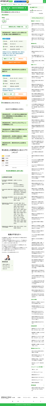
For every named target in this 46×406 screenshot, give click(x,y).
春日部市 (15, 207)
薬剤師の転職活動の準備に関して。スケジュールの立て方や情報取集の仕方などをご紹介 (38, 69)
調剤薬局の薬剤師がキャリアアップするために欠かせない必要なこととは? (38, 307)
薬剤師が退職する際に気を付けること (38, 81)
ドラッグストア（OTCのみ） (19, 186)
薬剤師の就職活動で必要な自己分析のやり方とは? (38, 218)
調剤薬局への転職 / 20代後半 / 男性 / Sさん (38, 345)
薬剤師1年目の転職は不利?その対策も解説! (38, 214)
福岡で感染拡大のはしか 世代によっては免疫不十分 (38, 355)
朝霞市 (15, 212)
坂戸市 (15, 217)
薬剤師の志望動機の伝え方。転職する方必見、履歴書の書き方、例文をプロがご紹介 (38, 86)
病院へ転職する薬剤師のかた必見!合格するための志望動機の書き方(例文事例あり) (38, 95)
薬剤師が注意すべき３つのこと (38, 377)
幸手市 (18, 217)
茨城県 (15, 226)
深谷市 (18, 209)
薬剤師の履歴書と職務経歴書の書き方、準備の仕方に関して (38, 73)
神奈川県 (19, 227)
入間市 (24, 210)
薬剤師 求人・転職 (16, 4)
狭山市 (19, 207)
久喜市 (15, 214)
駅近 (25, 190)
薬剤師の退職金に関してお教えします (38, 61)
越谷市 (15, 210)
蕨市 (18, 210)
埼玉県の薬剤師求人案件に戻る (14, 171)
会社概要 (13, 399)
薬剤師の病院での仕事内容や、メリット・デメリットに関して (38, 35)
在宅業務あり (23, 192)
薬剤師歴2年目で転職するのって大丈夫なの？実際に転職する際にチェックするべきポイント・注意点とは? (38, 209)
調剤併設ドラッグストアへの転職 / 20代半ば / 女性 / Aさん (38, 329)
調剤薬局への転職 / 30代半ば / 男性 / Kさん (38, 333)
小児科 (21, 197)
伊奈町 (18, 220)
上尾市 (21, 209)
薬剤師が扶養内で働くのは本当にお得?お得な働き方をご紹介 (38, 47)
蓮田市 (22, 215)
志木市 (26, 4)
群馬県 (21, 226)
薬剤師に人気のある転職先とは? (38, 239)
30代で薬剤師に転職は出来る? (37, 152)
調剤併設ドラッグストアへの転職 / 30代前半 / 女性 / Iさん (38, 337)
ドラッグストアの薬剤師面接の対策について (38, 165)
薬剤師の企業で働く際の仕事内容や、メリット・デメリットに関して (38, 39)
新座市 (21, 212)
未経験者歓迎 (16, 190)
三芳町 (21, 220)
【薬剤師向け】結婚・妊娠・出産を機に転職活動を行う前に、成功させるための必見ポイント (38, 244)
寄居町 (25, 221)
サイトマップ (42, 399)
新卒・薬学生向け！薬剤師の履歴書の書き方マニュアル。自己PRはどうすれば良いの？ (38, 148)
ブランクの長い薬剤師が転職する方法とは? (38, 235)
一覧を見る (40, 13)
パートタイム (19, 180)
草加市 (25, 209)
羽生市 (22, 207)
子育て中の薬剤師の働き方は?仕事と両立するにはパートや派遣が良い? (38, 277)
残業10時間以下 (17, 192)
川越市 (20, 203)
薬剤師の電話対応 (35, 382)
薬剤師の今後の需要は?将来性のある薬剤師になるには (38, 252)
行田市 (18, 204)
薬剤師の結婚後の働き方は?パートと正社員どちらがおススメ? (38, 291)
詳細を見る (21, 58)
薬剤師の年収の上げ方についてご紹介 (38, 52)
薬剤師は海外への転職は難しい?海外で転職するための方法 (38, 189)
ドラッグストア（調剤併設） (19, 184)
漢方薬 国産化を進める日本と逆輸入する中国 (38, 352)
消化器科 (15, 198)
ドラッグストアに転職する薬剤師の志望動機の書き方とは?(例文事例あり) (38, 161)
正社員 (15, 180)
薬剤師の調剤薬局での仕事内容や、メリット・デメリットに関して (38, 25)
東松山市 (22, 206)
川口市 (15, 204)
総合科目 (15, 197)
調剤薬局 (15, 183)
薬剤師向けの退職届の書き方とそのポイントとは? (38, 231)
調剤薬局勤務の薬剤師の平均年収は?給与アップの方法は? (38, 287)
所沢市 (21, 204)
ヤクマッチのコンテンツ (37, 18)
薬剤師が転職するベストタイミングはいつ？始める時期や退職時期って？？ (38, 112)
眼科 (19, 198)
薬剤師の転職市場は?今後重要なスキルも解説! (38, 177)
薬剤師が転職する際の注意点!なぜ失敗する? (38, 193)
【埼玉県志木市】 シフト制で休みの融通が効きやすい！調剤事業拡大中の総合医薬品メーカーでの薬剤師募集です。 (14, 116)
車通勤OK (22, 190)
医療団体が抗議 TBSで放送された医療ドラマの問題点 (38, 359)
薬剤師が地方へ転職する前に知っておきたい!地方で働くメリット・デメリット (38, 203)
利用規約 (19, 399)
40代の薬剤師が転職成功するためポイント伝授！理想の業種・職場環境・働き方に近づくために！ (38, 106)
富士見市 (15, 215)
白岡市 (15, 220)
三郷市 (19, 215)
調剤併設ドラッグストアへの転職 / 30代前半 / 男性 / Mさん (38, 341)
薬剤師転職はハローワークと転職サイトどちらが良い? (38, 173)
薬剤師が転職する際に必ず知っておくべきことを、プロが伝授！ (38, 389)
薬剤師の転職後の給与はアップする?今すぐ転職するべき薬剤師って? (38, 185)
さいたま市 (16, 203)
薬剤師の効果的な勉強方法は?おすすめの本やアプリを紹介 (38, 256)
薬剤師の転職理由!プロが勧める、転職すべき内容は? (38, 90)
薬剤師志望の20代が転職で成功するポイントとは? (38, 169)
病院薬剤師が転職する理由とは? (38, 222)
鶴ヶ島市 (22, 217)
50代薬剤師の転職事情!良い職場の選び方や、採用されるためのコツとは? (38, 100)
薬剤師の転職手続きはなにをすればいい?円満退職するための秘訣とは (38, 198)
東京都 (15, 227)
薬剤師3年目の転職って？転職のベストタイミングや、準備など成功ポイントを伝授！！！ (38, 227)
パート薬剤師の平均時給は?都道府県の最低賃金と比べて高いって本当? (38, 282)
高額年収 (15, 189)
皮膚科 (25, 197)
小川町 (15, 221)
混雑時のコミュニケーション (37, 379)
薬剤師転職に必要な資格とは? (38, 180)
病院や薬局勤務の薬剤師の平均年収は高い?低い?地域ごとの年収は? (38, 261)
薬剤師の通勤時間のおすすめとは (38, 322)
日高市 (15, 218)
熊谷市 (23, 203)
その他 (18, 200)
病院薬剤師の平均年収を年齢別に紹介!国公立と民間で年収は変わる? (38, 295)
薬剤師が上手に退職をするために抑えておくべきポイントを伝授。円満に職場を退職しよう (38, 137)
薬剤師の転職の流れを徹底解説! (38, 156)
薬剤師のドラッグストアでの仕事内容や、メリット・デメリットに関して (38, 30)
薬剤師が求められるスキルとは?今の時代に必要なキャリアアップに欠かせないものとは (38, 313)
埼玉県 (22, 4)
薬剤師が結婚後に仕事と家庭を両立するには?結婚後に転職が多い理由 (38, 266)
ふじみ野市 (22, 218)
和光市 (18, 212)
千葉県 (25, 226)
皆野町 (18, 221)
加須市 (15, 206)
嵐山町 (25, 220)
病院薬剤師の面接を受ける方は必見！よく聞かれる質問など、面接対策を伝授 (38, 143)
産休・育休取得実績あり (19, 194)
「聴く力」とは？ (35, 369)
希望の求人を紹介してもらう (15, 62)
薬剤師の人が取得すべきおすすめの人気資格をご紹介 (38, 303)
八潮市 (21, 214)
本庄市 (18, 206)
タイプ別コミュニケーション (37, 372)
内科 (19, 197)
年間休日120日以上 (22, 189)
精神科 (15, 200)
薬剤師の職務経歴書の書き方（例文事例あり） (38, 117)
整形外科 (22, 198)
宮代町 (15, 223)
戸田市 (20, 210)
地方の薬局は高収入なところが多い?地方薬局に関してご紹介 (38, 57)
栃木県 (18, 226)
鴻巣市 (15, 209)
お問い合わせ (35, 399)
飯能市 (25, 204)
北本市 (18, 214)
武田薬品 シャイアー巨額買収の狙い (38, 363)
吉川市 (18, 218)
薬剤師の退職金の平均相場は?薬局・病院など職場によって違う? (38, 272)
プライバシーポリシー (26, 399)
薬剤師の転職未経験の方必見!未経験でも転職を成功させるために (38, 127)
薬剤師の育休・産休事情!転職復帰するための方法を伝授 (38, 248)
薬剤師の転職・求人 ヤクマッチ (6, 4)
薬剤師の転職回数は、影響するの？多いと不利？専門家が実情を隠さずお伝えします (38, 121)
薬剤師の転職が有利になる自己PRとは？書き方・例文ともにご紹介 (38, 132)
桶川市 (25, 212)
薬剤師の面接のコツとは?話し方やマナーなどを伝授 (38, 77)
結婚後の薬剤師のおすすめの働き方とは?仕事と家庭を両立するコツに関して (38, 318)
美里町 (21, 221)
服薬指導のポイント (36, 374)
